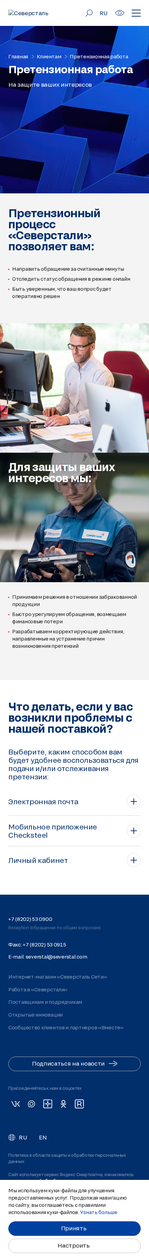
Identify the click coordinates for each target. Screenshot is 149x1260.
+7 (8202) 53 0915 (44, 945)
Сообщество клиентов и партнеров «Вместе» (66, 1027)
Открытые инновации (35, 1015)
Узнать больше (98, 1212)
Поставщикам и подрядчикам (45, 1002)
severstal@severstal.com (56, 957)
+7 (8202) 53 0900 (30, 919)
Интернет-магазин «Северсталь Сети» (57, 977)
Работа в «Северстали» (38, 989)
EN (42, 1137)
